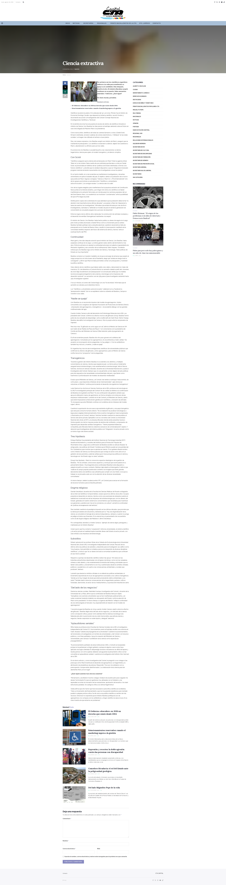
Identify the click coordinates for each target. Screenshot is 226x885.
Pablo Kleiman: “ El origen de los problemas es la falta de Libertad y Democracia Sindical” (146, 215)
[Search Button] (23, 2)
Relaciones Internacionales (143, 140)
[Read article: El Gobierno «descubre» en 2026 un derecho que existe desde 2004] (74, 718)
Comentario (67, 818)
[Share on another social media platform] (65, 96)
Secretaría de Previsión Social (143, 164)
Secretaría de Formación (141, 157)
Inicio (67, 23)
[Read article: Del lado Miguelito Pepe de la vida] (74, 794)
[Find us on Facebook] (214, 2)
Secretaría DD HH (139, 147)
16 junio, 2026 (92, 716)
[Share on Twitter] (65, 87)
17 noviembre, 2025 (94, 790)
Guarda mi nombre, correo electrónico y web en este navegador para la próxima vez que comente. (95, 856)
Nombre (66, 841)
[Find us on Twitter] (217, 2)
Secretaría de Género (140, 160)
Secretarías (88, 23)
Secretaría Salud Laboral (142, 170)
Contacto (18, 2)
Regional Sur (137, 133)
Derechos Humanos (139, 96)
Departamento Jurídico (141, 93)
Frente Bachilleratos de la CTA (123, 23)
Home (64, 74)
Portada (136, 126)
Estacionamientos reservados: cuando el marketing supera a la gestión (96, 108)
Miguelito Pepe (138, 110)
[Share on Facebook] (65, 83)
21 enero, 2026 (93, 773)
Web (98, 848)
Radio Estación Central (141, 130)
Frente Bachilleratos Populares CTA (146, 106)
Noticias (76, 23)
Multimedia (137, 113)
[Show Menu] (2, 23)
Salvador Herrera (139, 143)
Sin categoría (137, 177)
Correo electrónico (69, 848)
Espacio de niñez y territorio (143, 103)
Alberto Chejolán (139, 86)
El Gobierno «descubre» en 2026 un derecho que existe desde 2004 (95, 105)
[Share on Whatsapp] (65, 92)
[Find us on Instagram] (219, 2)
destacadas (137, 99)
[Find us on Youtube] (221, 2)
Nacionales (137, 116)
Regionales (101, 23)
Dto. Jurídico (144, 23)
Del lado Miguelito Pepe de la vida (104, 787)
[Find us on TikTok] (224, 2)
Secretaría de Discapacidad (142, 153)
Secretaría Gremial (140, 167)
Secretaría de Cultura (141, 150)
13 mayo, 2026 (92, 735)
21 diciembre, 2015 (68, 69)
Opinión (77, 69)
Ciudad (135, 89)
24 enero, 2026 (93, 754)
